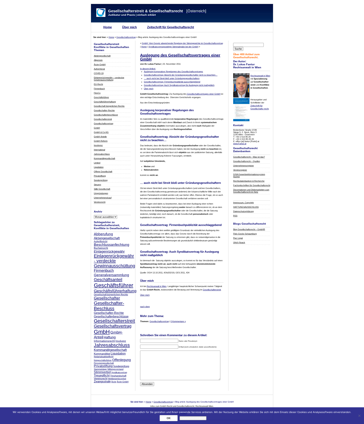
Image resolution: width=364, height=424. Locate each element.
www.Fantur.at (239, 143)
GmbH (97, 128)
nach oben (145, 306)
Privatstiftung (100, 176)
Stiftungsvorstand (115, 369)
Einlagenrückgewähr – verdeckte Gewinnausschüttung (109, 78)
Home (107, 27)
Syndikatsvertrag (119, 372)
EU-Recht (98, 84)
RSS (235, 216)
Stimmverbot (102, 372)
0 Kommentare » (178, 321)
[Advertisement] (184, 301)
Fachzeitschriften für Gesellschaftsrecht (251, 185)
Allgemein (98, 60)
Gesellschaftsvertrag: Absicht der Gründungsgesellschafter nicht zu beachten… (180, 75)
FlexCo (97, 93)
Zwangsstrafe (102, 381)
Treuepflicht (102, 375)
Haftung (110, 337)
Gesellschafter (107, 298)
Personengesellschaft (104, 363)
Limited (97, 163)
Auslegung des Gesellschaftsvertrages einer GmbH (180, 57)
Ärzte (113, 382)
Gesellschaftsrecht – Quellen (246, 161)
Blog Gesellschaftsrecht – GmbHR (249, 229)
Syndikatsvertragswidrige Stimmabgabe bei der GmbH (173, 47)
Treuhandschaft (118, 375)
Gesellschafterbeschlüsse (106, 115)
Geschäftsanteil (108, 279)
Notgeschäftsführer (103, 360)
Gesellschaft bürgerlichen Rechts (109, 106)
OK (169, 418)
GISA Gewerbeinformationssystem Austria (249, 175)
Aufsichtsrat (99, 69)
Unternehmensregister (243, 165)
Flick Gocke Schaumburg (245, 234)
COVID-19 (99, 73)
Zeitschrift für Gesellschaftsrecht (170, 27)
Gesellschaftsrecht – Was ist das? (249, 157)
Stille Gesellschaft (102, 189)
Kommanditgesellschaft (104, 158)
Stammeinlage (100, 369)
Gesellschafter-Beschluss (109, 305)
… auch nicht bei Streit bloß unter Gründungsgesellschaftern (171, 78)
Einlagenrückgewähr (109, 251)
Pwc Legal (238, 238)
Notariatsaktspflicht (103, 356)
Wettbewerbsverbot (117, 379)
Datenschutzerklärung (243, 211)
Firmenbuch (99, 88)
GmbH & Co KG (101, 132)
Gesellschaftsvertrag (126, 37)
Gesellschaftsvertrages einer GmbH (203, 94)
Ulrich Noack (239, 242)
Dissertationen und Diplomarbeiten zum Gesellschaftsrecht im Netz (251, 191)
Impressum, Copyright (243, 202)
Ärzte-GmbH (100, 64)
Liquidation (99, 167)
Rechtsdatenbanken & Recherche (248, 181)
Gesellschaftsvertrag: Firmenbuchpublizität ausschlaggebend (172, 82)
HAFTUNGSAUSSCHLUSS (246, 207)
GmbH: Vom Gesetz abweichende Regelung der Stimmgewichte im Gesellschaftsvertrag (182, 43)
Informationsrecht (104, 340)
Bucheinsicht (101, 248)
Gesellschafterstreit (103, 119)
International (99, 150)
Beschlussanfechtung (111, 245)
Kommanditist (102, 353)
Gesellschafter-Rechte (104, 110)
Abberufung (103, 234)
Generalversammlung (111, 275)
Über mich (129, 27)
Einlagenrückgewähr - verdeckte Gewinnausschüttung (114, 261)
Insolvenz (98, 145)
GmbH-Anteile (100, 136)
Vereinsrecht (99, 202)
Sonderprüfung (100, 180)
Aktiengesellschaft (102, 56)
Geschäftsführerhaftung (105, 102)
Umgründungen (101, 193)
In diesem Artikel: (148, 69)
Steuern (97, 184)
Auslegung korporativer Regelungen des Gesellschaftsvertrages (173, 71)
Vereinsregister (240, 170)
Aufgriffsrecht (100, 241)
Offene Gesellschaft (103, 171)
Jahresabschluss (102, 154)
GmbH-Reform (100, 141)
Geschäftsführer (101, 97)
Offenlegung (121, 360)
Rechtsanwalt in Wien (260, 76)
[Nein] (359, 416)
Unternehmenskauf (102, 198)
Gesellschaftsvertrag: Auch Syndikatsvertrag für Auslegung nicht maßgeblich (179, 85)
